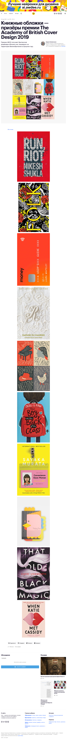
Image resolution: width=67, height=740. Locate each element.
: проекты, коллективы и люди (35, 717)
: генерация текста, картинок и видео (35, 727)
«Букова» (63, 46)
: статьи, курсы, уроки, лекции (35, 715)
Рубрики (11, 13)
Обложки (11, 646)
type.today (20, 735)
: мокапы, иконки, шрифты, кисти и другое (35, 723)
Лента (5, 13)
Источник (10, 129)
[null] (12, 643)
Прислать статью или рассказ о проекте (56, 716)
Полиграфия (18, 646)
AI (1, 13)
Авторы (17, 13)
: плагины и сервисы (33, 720)
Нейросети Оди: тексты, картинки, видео (57, 722)
